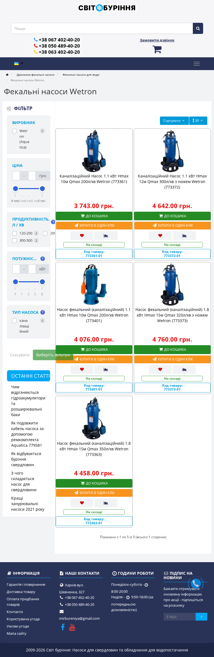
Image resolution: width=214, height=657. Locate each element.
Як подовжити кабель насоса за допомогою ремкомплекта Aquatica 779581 (27, 434)
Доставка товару (21, 591)
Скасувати (20, 354)
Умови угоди (18, 626)
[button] (157, 49)
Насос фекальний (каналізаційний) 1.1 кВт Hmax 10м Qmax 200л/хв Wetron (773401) (94, 315)
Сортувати (172, 120)
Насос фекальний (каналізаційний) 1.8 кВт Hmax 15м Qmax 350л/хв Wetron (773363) (94, 449)
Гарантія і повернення (26, 584)
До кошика (96, 215)
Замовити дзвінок (157, 40)
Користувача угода (23, 618)
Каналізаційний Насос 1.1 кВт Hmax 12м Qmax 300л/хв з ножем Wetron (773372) (172, 181)
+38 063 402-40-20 (59, 52)
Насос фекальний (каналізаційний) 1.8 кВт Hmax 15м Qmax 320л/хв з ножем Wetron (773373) (172, 315)
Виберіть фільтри (53, 354)
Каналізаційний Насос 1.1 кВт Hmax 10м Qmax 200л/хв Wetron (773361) (94, 178)
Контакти (15, 611)
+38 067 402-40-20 (59, 39)
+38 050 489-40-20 (59, 46)
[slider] (15, 188)
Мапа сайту (16, 633)
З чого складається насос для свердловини (24, 481)
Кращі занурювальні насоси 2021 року (27, 503)
